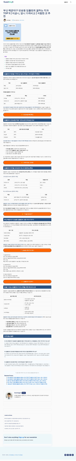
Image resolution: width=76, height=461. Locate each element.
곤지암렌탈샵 (11, 454)
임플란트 (66, 2)
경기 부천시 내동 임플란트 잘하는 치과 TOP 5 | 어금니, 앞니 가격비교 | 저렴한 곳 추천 (26, 382)
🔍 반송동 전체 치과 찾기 (27, 250)
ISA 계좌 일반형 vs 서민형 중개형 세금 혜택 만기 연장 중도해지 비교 (17, 418)
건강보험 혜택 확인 (28, 114)
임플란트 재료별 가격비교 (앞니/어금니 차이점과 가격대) (17, 58)
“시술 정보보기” (28, 214)
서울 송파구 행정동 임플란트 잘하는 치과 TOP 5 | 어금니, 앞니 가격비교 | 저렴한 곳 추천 (27, 384)
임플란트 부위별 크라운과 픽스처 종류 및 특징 (15, 62)
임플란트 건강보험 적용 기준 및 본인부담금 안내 (15, 60)
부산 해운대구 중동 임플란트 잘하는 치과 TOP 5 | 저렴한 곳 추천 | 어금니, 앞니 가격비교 (27, 379)
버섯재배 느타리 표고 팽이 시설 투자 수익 (12, 428)
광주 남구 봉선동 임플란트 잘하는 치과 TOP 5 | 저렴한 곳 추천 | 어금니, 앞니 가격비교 (26, 380)
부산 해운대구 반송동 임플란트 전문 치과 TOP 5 (15, 64)
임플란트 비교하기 (28, 281)
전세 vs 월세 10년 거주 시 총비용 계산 (12, 420)
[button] (70, 2)
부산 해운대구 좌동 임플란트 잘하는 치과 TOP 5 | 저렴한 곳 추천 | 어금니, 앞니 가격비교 (27, 377)
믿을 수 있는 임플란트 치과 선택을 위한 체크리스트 (16, 66)
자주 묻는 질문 (9, 68)
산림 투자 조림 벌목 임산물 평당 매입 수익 (12, 423)
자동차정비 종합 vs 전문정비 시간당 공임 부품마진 (14, 426)
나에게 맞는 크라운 (28, 162)
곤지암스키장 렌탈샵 (19, 454)
